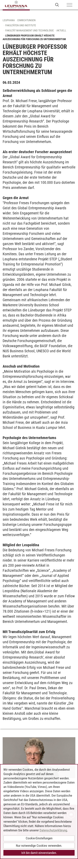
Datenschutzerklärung (53, 830)
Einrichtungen (26, 20)
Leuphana (9, 20)
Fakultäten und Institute (20, 25)
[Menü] (69, 5)
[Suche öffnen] (57, 4)
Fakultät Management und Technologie (29, 30)
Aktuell (61, 30)
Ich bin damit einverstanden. (39, 853)
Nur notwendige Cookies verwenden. (39, 845)
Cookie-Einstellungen (39, 838)
